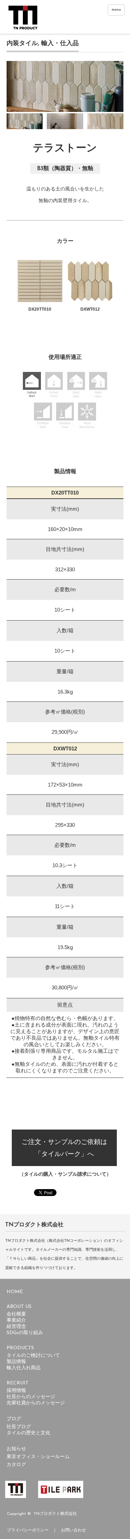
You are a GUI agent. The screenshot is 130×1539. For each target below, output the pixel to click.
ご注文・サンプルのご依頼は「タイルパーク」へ (64, 1147)
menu (116, 10)
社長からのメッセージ (31, 1397)
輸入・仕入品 (60, 43)
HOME (15, 1291)
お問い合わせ (73, 1530)
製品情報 (16, 1361)
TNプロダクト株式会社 (55, 1514)
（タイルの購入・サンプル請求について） (65, 1174)
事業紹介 (16, 1320)
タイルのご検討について (33, 1355)
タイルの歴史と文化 (28, 1433)
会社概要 (16, 1314)
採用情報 (16, 1390)
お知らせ (16, 1449)
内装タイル (22, 43)
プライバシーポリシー (28, 1530)
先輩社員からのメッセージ (36, 1403)
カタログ (16, 1464)
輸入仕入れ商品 (24, 1368)
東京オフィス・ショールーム (38, 1456)
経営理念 (16, 1326)
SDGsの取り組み (25, 1332)
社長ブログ (19, 1426)
